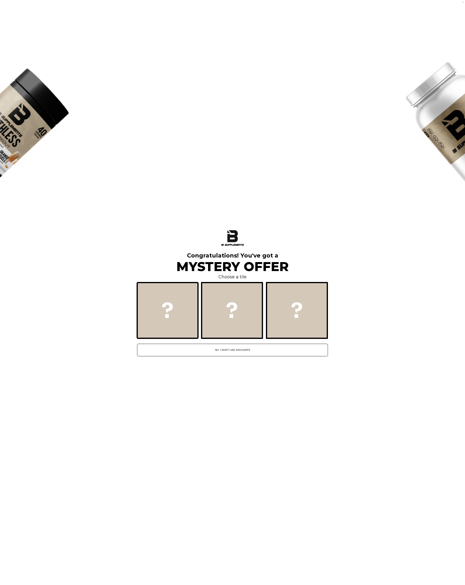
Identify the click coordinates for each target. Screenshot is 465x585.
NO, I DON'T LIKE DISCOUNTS (232, 350)
